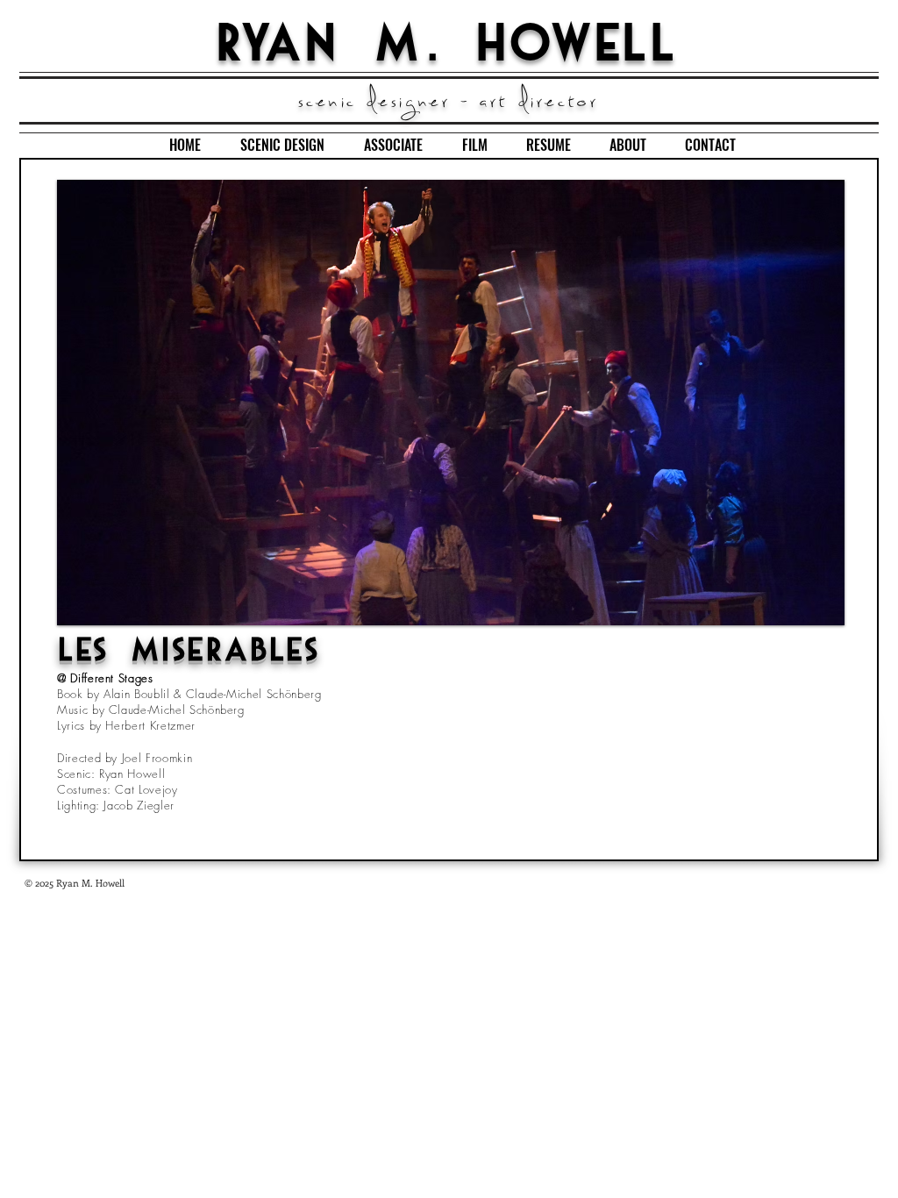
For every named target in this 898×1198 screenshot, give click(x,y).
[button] (451, 402)
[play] (801, 610)
